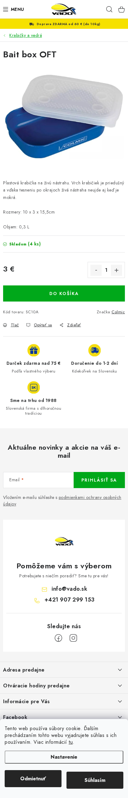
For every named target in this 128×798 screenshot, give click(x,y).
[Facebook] (58, 638)
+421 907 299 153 (69, 600)
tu (71, 742)
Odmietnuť (33, 778)
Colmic (118, 312)
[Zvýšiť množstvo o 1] (116, 270)
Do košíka (64, 293)
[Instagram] (73, 638)
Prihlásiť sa (99, 480)
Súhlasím (95, 780)
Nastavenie (64, 757)
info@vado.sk (69, 589)
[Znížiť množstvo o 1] (96, 270)
